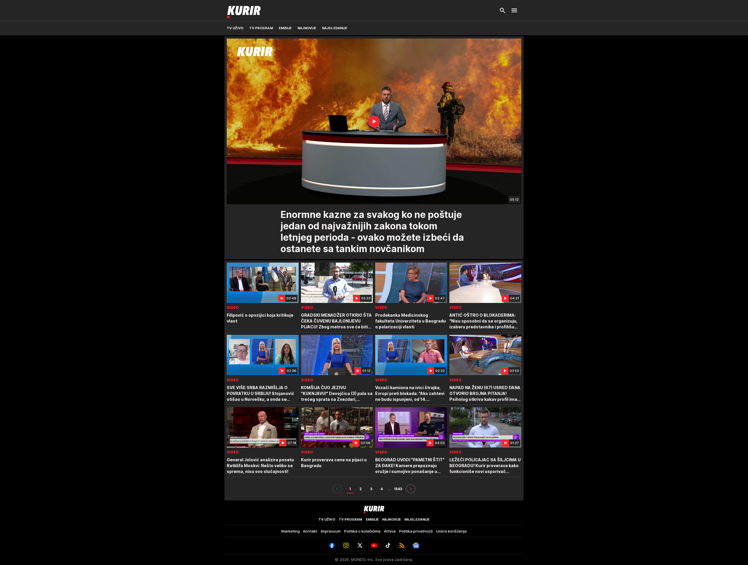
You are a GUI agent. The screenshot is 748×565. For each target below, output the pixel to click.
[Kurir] (244, 10)
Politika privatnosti (416, 531)
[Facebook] (332, 545)
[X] (360, 545)
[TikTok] (388, 545)
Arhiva (390, 531)
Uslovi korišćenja (451, 531)
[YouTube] (374, 545)
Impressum (331, 531)
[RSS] (402, 545)
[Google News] (416, 545)
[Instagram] (346, 545)
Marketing (290, 531)
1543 (398, 489)
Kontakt (310, 531)
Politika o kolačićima (362, 531)
